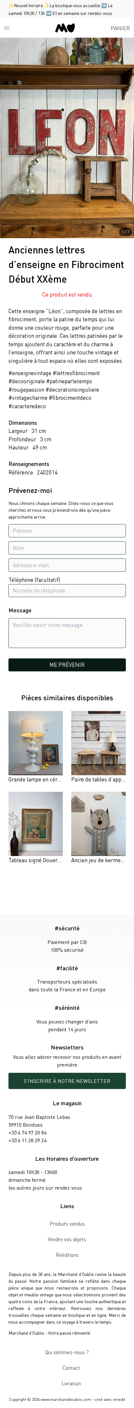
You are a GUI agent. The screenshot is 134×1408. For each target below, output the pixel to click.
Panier (120, 27)
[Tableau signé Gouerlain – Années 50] (35, 828)
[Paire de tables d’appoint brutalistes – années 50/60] (98, 747)
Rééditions (67, 1254)
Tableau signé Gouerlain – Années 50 (52, 859)
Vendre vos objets (67, 1239)
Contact (71, 1367)
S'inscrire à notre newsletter (67, 1080)
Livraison (71, 1383)
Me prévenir (67, 664)
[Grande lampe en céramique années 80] (35, 747)
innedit (119, 1399)
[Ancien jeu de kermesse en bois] (98, 828)
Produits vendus (67, 1223)
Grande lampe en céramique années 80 (54, 779)
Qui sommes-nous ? (67, 1352)
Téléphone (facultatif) (34, 579)
